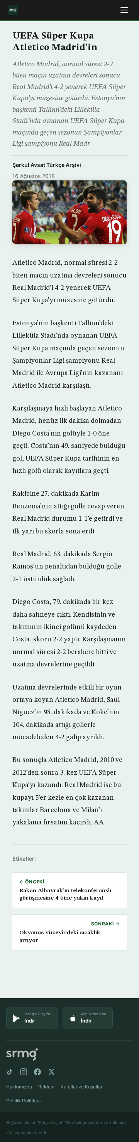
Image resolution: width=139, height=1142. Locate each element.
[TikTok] (9, 1071)
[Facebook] (37, 1071)
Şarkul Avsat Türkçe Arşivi (46, 164)
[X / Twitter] (51, 1071)
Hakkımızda (19, 1087)
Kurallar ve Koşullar (81, 1087)
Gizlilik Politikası (24, 1100)
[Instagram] (23, 1071)
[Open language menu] (124, 10)
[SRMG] (22, 1054)
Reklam (46, 1087)
